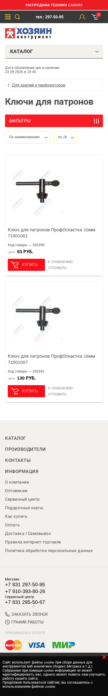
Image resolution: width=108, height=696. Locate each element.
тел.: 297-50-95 (50, 17)
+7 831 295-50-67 (25, 602)
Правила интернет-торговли (33, 542)
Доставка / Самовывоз (28, 533)
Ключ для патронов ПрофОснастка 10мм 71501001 (51, 232)
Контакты (18, 460)
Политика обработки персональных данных (49, 550)
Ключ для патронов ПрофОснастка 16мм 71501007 (51, 359)
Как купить (16, 516)
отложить (57, 268)
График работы (27, 622)
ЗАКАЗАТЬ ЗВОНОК (29, 614)
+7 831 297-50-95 (25, 584)
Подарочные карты (24, 508)
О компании (17, 482)
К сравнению (60, 262)
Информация (21, 471)
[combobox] (27, 137)
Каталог (15, 438)
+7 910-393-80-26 (25, 591)
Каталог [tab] (21, 51)
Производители (25, 449)
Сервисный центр (22, 499)
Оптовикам (16, 491)
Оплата (12, 525)
